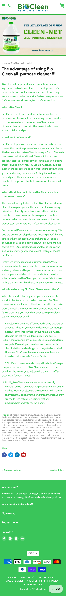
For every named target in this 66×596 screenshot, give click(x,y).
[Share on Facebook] (4, 454)
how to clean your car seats (14, 432)
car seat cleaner (32, 422)
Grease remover (38, 424)
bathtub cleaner (31, 417)
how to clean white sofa (50, 430)
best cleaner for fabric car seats (37, 419)
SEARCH (12, 577)
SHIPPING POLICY (49, 580)
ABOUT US (32, 580)
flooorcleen (23, 424)
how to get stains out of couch (36, 435)
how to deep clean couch (40, 432)
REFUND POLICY (47, 577)
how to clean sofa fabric (26, 430)
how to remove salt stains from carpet (46, 437)
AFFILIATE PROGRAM (33, 584)
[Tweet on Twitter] (10, 454)
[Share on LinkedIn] (17, 454)
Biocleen (57, 419)
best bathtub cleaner (11, 419)
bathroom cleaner (52, 414)
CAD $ (31, 553)
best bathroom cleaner (50, 417)
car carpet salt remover (12, 422)
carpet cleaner (47, 422)
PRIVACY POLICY (27, 577)
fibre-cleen (11, 424)
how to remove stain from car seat (18, 440)
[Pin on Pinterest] (23, 454)
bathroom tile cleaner (12, 417)
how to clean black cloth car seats (26, 427)
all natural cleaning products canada (26, 414)
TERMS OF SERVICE (13, 580)
